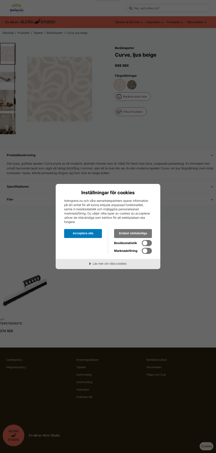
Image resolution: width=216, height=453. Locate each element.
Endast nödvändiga (133, 233)
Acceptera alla (83, 233)
